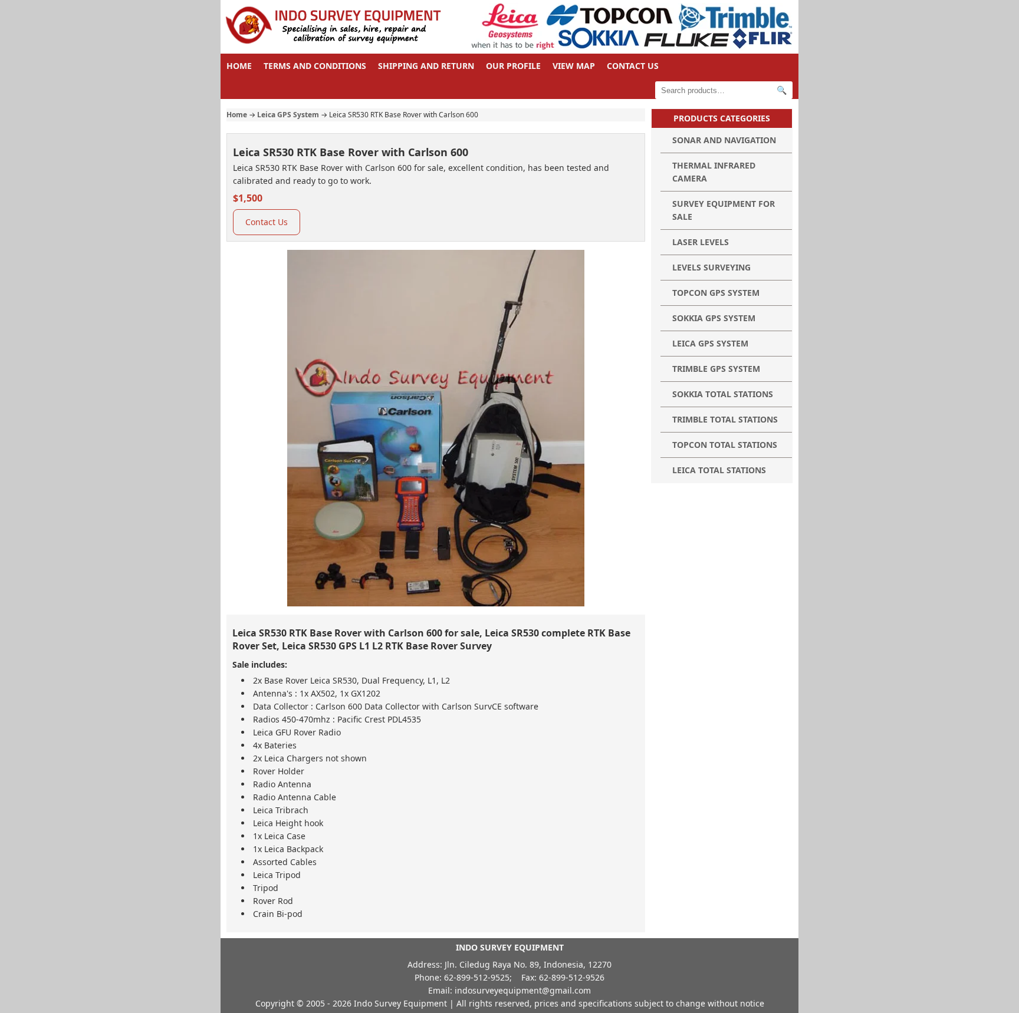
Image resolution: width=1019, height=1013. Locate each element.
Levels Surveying (711, 267)
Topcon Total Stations (724, 444)
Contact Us (633, 65)
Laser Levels (700, 242)
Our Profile (513, 65)
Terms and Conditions (315, 65)
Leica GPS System (288, 115)
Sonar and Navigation (724, 140)
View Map (574, 65)
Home (239, 65)
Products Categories (721, 118)
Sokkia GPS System (713, 318)
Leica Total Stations (719, 470)
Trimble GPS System (716, 368)
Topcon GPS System (716, 292)
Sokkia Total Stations (722, 394)
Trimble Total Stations (725, 419)
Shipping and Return (426, 65)
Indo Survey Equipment (400, 1003)
